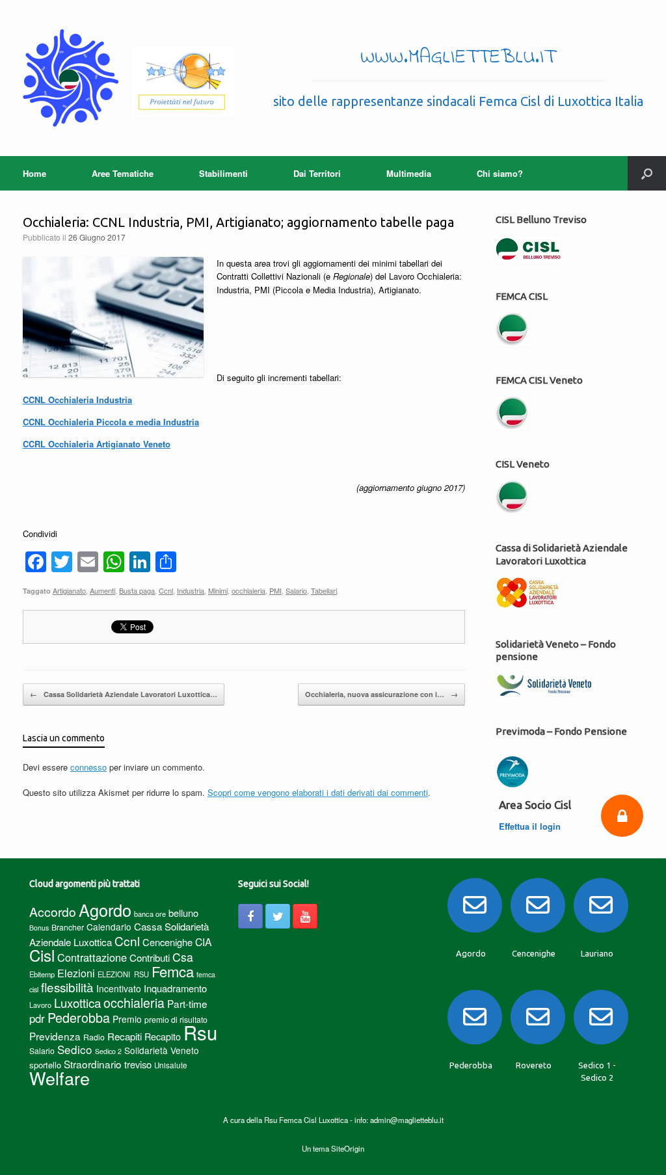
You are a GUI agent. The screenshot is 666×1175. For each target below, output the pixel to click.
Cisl (42, 955)
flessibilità (67, 987)
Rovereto (534, 1065)
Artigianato (69, 590)
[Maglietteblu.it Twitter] (277, 916)
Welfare (59, 1077)
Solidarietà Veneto (161, 1050)
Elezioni (76, 973)
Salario (296, 590)
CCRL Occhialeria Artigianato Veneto (96, 444)
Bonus (39, 927)
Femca (173, 971)
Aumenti (102, 590)
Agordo (105, 909)
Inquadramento (175, 988)
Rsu (200, 1032)
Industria (190, 590)
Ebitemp (42, 974)
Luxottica (77, 1002)
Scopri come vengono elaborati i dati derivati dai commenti (317, 792)
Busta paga (137, 590)
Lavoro (40, 1004)
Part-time (187, 1003)
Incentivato (118, 988)
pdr (37, 1018)
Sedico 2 (108, 1051)
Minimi (218, 590)
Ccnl (166, 590)
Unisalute (170, 1065)
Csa (182, 957)
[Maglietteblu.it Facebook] (250, 916)
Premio (127, 1018)
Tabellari (324, 590)
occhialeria (248, 590)
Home (34, 173)
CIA (203, 941)
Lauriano (597, 953)
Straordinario (93, 1064)
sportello (45, 1065)
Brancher (67, 926)
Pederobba (78, 1017)
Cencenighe (167, 942)
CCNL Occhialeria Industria (77, 399)
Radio (94, 1036)
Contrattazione (92, 957)
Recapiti (124, 1036)
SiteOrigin (347, 1148)
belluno (183, 912)
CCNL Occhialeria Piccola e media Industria (111, 422)
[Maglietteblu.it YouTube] (305, 916)
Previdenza (55, 1036)
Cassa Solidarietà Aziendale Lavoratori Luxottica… (123, 694)
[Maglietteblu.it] (128, 78)
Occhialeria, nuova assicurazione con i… (381, 694)
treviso (138, 1064)
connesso (88, 767)
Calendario (109, 926)
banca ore (150, 913)
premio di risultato (175, 1019)
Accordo (52, 912)
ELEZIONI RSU (123, 974)
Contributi (149, 957)
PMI (275, 590)
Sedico (74, 1049)
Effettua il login (531, 826)
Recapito (162, 1036)
